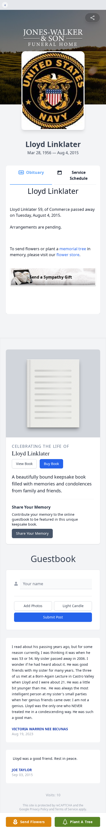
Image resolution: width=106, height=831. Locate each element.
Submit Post (53, 617)
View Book (24, 463)
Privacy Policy (39, 809)
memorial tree (72, 248)
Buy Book (51, 463)
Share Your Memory (32, 533)
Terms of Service (66, 809)
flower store (67, 254)
